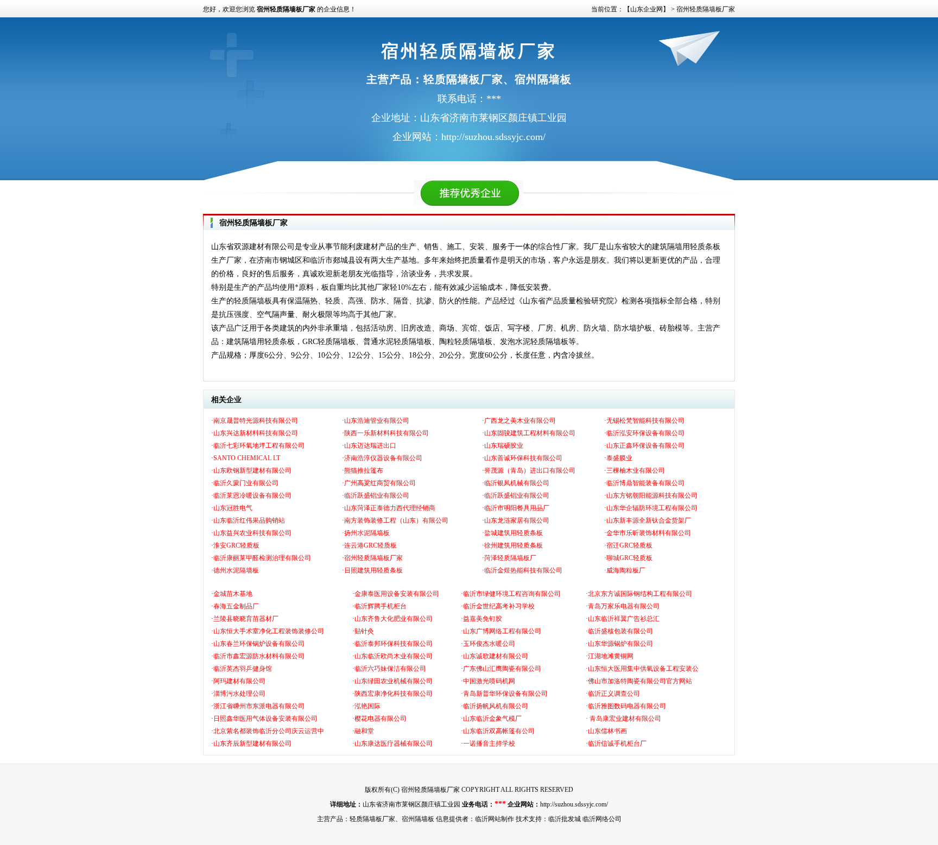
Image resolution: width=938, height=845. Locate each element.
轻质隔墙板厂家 (372, 819)
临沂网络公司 (602, 819)
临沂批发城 (564, 819)
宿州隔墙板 (418, 819)
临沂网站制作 (494, 819)
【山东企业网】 (646, 9)
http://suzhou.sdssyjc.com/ (574, 804)
